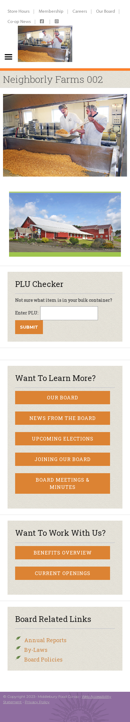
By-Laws (35, 649)
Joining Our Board (62, 459)
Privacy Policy (37, 702)
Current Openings (62, 573)
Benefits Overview (63, 552)
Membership (51, 11)
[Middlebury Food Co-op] (45, 34)
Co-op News (19, 21)
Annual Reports (45, 640)
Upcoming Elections (62, 438)
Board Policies (43, 659)
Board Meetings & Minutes (62, 483)
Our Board (105, 11)
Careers (80, 11)
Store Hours (19, 11)
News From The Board (62, 418)
